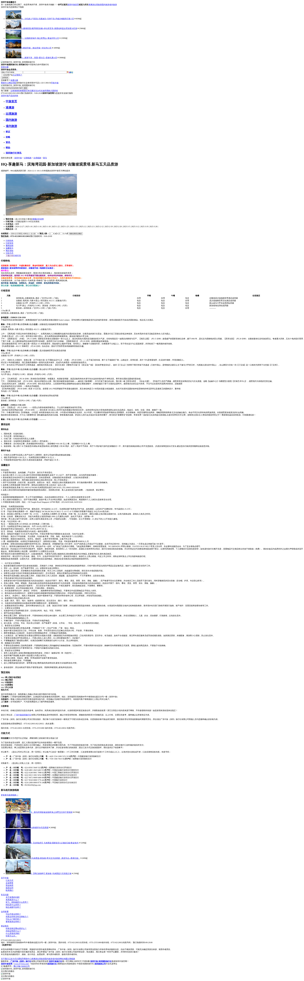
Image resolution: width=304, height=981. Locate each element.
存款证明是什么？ (13, 931)
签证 (8, 131)
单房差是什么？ (12, 900)
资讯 (8, 142)
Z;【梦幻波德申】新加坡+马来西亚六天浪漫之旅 (51, 873)
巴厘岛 (32, 91)
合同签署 (5, 912)
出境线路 (37, 158)
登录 (3, 67)
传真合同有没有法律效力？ (17, 917)
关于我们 (5, 959)
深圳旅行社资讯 (13, 153)
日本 (27, 91)
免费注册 (14, 80)
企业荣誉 (9, 883)
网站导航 (12, 83)
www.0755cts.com (21, 964)
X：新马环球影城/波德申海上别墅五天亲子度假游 (51, 812)
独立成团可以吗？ (13, 907)
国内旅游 (105, 5)
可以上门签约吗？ (13, 919)
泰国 (24, 91)
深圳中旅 (18, 158)
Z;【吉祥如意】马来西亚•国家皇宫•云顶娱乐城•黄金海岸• (55, 843)
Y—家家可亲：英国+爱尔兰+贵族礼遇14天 (39, 58)
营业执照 (9, 885)
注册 (7, 67)
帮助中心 (5, 83)
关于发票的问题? (13, 897)
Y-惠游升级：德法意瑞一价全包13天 (36, 48)
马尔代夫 (39, 91)
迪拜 (45, 91)
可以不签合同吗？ (13, 914)
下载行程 (9, 256)
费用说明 (9, 246)
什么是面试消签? (13, 933)
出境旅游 (98, 5)
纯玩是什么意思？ (13, 905)
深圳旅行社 (26, 715)
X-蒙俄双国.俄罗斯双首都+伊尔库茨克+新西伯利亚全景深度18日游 (49, 28)
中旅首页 (11, 101)
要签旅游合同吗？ (13, 922)
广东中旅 (18, 715)
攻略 (8, 137)
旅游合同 (9, 888)
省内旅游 (113, 5)
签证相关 (5, 926)
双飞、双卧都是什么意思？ (17, 902)
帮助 (8, 147)
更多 (56, 91)
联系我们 (9, 890)
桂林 (20, 91)
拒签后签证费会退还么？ (16, 928)
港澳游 (91, 5)
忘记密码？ (17, 75)
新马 (45, 158)
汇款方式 (9, 880)
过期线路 (27, 158)
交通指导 (20, 959)
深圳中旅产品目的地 (9, 96)
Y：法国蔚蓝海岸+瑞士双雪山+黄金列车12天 (40, 38)
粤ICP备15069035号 (21, 966)
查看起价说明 (38, 219)
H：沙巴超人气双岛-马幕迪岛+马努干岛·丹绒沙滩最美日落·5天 (47, 19)
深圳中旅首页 (73, 5)
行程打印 (17, 256)
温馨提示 (9, 248)
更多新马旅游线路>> (9, 795)
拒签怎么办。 (11, 936)
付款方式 (9, 253)
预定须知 (9, 251)
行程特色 (9, 241)
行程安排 (9, 243)
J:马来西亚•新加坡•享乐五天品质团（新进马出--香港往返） (55, 858)
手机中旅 (55, 83)
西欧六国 (50, 91)
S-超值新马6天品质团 (39, 828)
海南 (16, 91)
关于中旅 (5, 878)
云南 (12, 91)
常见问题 (5, 895)
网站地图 (63, 959)
